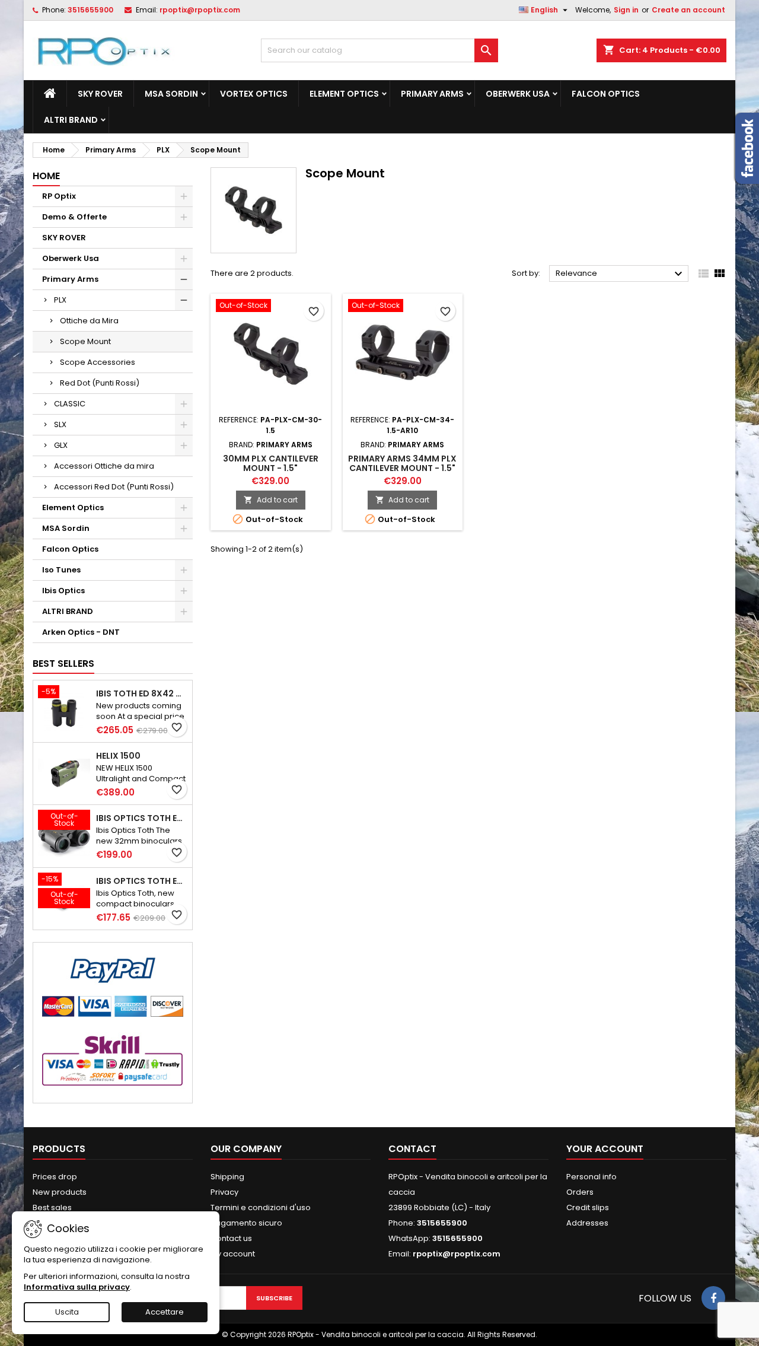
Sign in (626, 10)
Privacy (224, 1192)
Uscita (67, 1312)
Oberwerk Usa (518, 94)
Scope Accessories (97, 362)
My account (233, 1253)
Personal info (591, 1176)
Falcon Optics (606, 94)
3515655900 (90, 10)
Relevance (620, 274)
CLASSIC (69, 403)
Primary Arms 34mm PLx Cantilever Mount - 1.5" (402, 463)
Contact (412, 1149)
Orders (580, 1192)
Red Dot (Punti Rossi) (99, 383)
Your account (604, 1149)
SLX (60, 424)
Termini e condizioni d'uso (261, 1207)
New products (60, 1192)
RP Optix (59, 196)
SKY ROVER (64, 237)
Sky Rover (100, 94)
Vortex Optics (254, 94)
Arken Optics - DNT (81, 632)
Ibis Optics (63, 590)
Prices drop (55, 1176)
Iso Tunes (61, 569)
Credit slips (587, 1207)
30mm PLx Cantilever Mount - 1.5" (270, 463)
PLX (60, 300)
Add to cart (271, 500)
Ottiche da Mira (89, 320)
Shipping (227, 1176)
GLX (61, 445)
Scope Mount (85, 341)
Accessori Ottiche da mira (104, 466)
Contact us (231, 1238)
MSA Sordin (171, 94)
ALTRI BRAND (71, 120)
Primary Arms (432, 94)
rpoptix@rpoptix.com (200, 10)
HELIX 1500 (118, 755)
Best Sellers (63, 663)
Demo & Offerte (74, 216)
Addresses (587, 1223)
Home (46, 176)
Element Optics (344, 94)
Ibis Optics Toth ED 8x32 (141, 818)
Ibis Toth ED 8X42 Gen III (141, 693)
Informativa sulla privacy (77, 1287)
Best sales (52, 1207)
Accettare (164, 1312)
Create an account (688, 10)
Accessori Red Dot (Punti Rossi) (114, 486)
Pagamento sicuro (246, 1223)
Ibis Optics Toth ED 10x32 (141, 881)
